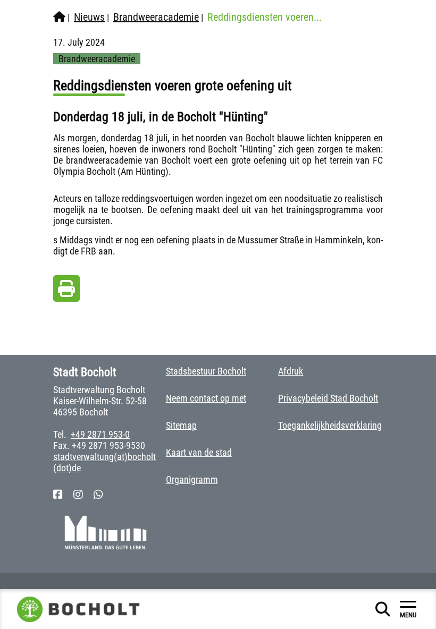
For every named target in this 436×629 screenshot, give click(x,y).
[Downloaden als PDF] (66, 291)
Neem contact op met (206, 398)
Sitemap (181, 425)
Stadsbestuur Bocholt (206, 371)
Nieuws (89, 17)
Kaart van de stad (199, 452)
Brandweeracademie (156, 17)
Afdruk (290, 371)
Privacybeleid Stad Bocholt (328, 398)
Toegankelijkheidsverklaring (330, 425)
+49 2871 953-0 (100, 434)
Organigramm (192, 479)
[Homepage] (59, 17)
